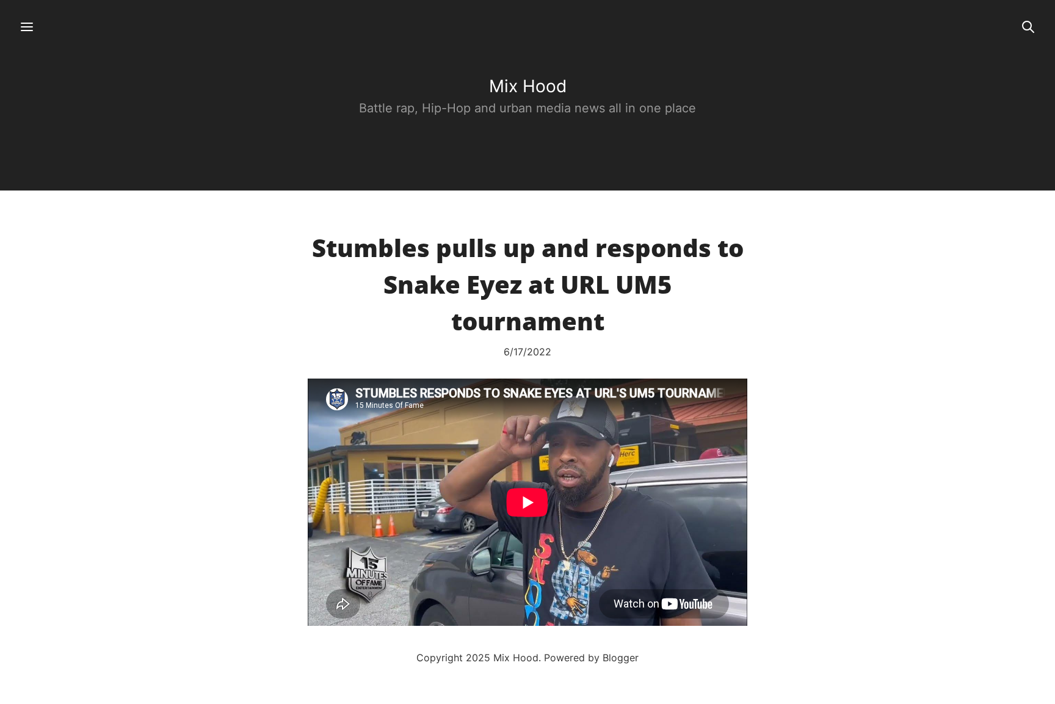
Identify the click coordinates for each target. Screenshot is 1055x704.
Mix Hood (528, 86)
